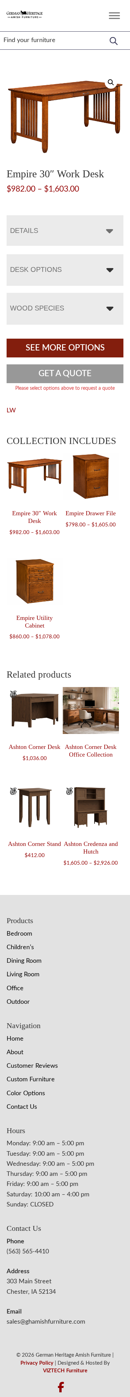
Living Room (23, 974)
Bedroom (19, 934)
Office (15, 988)
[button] (111, 82)
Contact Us (22, 1107)
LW (11, 410)
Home (15, 1039)
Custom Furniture (31, 1079)
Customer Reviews (32, 1066)
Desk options (36, 269)
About (15, 1052)
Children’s (20, 947)
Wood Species (37, 308)
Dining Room (24, 961)
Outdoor (18, 1002)
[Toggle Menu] (114, 15)
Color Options (26, 1093)
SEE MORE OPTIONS (65, 348)
